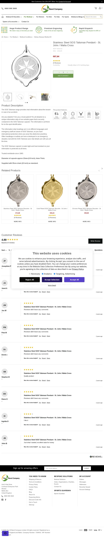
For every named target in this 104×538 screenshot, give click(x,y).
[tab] (98, 250)
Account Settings (84, 489)
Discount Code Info (35, 499)
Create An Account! (65, 1)
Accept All (74, 279)
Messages (82, 482)
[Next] (49, 97)
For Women (40, 17)
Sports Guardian (59, 493)
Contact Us (25, 21)
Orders (81, 479)
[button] (77, 62)
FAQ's (31, 489)
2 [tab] (27, 102)
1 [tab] (25, 102)
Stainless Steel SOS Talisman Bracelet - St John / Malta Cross (18, 209)
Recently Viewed (84, 487)
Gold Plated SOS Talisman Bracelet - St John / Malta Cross (52, 209)
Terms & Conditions (35, 482)
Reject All (29, 279)
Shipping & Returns (35, 479)
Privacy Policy (33, 484)
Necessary (35, 274)
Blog (30, 492)
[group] (12, 240)
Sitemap (31, 505)
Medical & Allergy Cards (79, 17)
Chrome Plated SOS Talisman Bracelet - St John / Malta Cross (86, 209)
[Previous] (3, 97)
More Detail (52, 285)
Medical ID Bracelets (13, 17)
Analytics (48, 274)
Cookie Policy (33, 487)
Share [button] (48, 292)
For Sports (65, 17)
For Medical (28, 17)
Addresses (82, 484)
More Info (17, 221)
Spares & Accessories (10, 21)
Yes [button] (40, 292)
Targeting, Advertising (65, 274)
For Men (49, 17)
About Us (32, 494)
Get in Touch (33, 502)
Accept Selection (52, 279)
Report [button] (44, 292)
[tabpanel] (8, 97)
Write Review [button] (95, 241)
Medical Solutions (59, 479)
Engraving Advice (34, 497)
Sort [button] (3, 250)
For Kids (57, 17)
